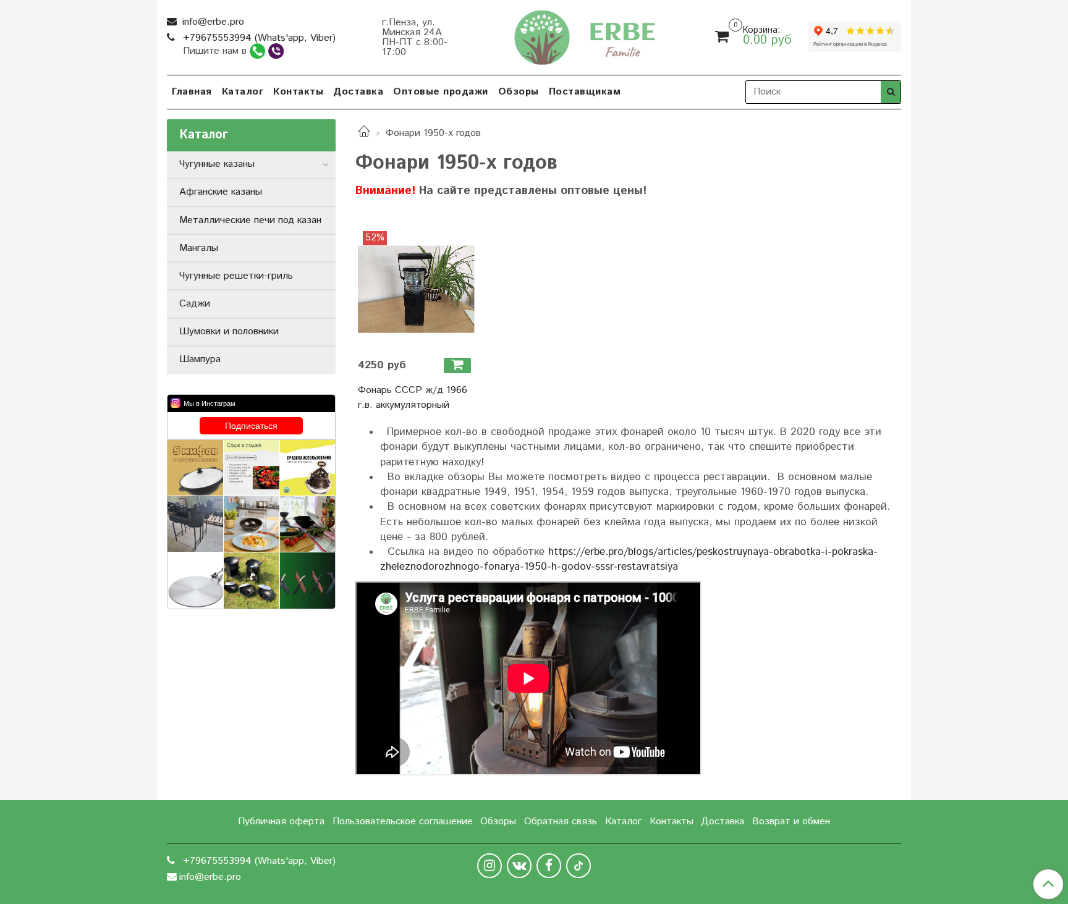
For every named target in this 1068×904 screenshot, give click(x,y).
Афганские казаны (220, 192)
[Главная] (364, 133)
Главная (192, 92)
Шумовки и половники (229, 331)
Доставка (358, 92)
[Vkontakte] (519, 865)
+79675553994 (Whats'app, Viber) (258, 38)
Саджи (194, 304)
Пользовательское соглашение (403, 821)
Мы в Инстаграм (209, 403)
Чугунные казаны (217, 164)
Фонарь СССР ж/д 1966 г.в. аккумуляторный (412, 397)
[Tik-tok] (578, 865)
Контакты (298, 92)
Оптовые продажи (440, 92)
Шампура (200, 359)
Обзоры (518, 92)
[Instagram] (489, 865)
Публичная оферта (281, 821)
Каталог (243, 92)
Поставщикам (585, 92)
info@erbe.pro (211, 22)
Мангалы (198, 248)
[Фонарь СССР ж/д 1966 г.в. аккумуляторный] (416, 289)
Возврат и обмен (791, 821)
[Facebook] (548, 865)
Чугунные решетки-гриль (236, 276)
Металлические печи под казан (250, 220)
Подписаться (251, 426)
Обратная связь (560, 821)
